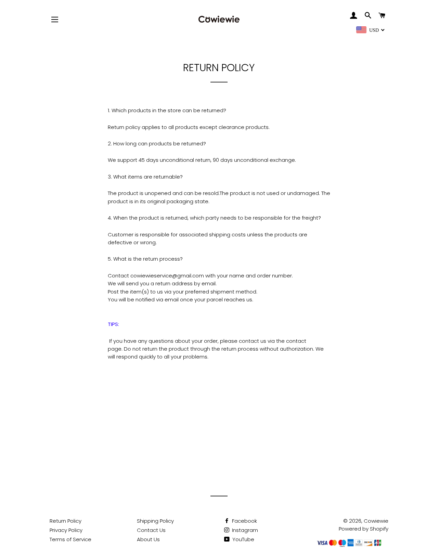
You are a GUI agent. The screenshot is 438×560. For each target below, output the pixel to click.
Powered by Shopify (363, 528)
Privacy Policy (66, 530)
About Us (148, 539)
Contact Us (151, 530)
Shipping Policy (155, 520)
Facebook (244, 520)
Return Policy (65, 520)
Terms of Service (70, 539)
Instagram (244, 530)
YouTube (242, 539)
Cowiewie (376, 520)
